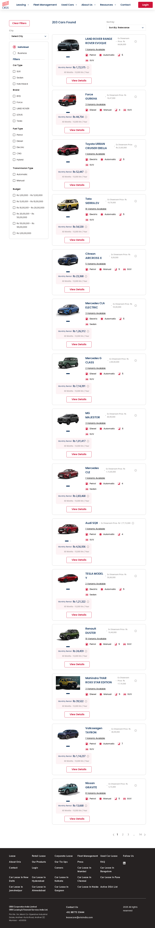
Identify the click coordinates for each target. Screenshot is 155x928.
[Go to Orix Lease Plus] (5, 4)
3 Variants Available (95, 105)
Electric (20, 147)
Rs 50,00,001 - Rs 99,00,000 (25, 225)
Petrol (20, 135)
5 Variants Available (95, 264)
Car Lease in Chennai (84, 879)
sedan (20, 78)
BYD (19, 96)
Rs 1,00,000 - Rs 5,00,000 (30, 195)
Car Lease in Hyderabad (39, 879)
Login (145, 5)
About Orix (15, 862)
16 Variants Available (95, 209)
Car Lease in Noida (88, 886)
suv (19, 72)
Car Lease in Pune (110, 877)
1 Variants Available (95, 50)
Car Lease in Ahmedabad (39, 888)
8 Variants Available (95, 793)
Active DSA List (109, 886)
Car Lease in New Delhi (18, 879)
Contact (13, 867)
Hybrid (20, 160)
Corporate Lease (64, 856)
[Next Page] (145, 835)
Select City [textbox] (17, 36)
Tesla (19, 121)
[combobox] (28, 36)
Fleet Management (88, 856)
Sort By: (119, 28)
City (11, 31)
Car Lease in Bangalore (107, 869)
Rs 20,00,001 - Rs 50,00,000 (25, 216)
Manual (20, 181)
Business (22, 53)
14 (141, 835)
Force (20, 102)
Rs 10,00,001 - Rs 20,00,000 (30, 208)
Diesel (20, 141)
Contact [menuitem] (125, 5)
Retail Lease (39, 856)
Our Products (39, 862)
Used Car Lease (109, 856)
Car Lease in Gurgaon (61, 888)
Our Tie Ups (61, 862)
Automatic (22, 174)
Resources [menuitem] (106, 5)
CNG (19, 154)
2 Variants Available (95, 368)
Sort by (110, 22)
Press (80, 862)
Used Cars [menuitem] (67, 5)
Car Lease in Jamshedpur (16, 888)
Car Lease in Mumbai (84, 869)
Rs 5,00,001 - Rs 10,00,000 (30, 202)
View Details (79, 80)
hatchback (22, 84)
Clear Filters (19, 23)
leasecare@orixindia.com (79, 917)
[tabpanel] (68, 45)
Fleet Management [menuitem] (45, 5)
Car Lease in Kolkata (61, 879)
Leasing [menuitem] (21, 5)
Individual (23, 47)
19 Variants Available (95, 639)
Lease (12, 856)
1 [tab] (68, 56)
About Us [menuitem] (86, 5)
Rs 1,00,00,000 (24, 233)
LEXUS (20, 115)
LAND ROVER (23, 109)
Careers (59, 867)
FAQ (102, 862)
